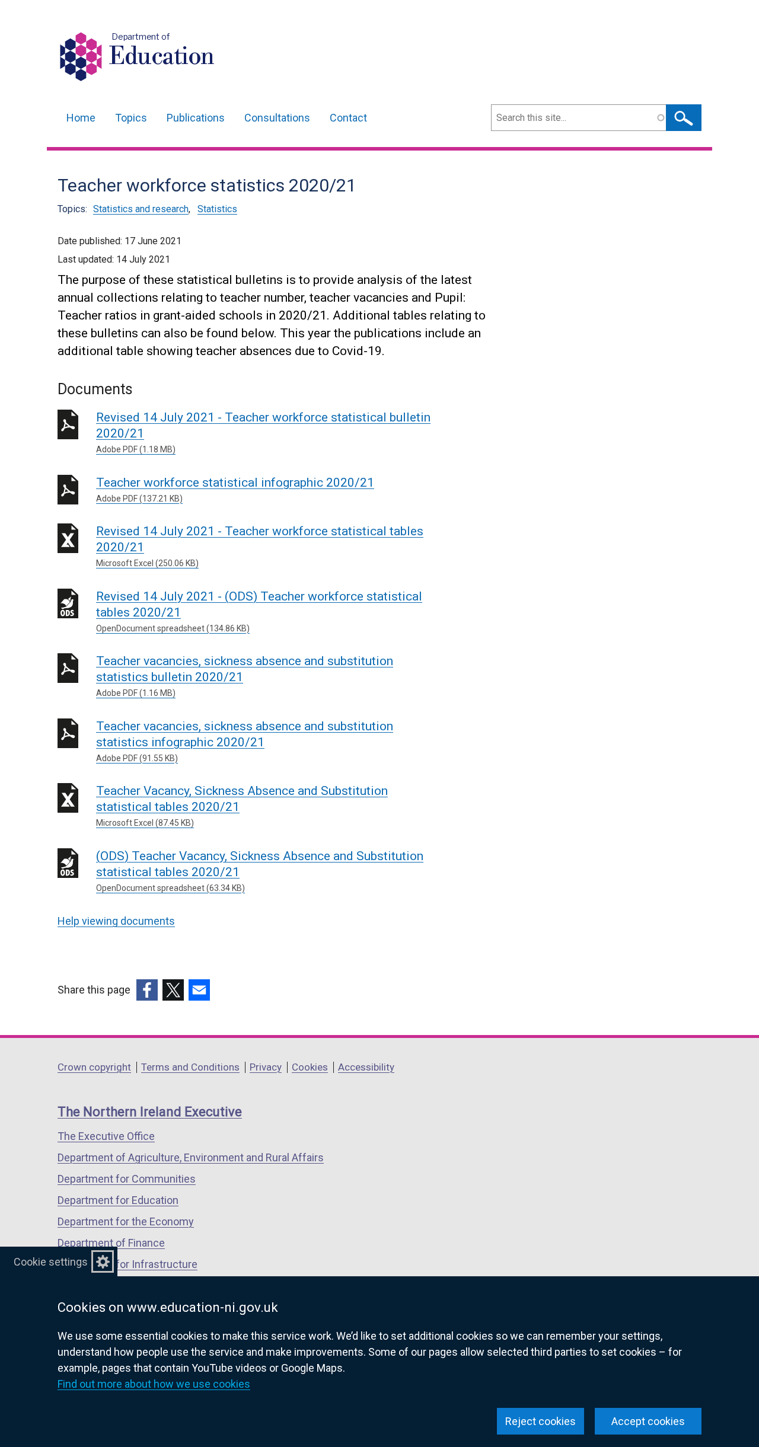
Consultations (277, 117)
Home (80, 117)
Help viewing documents (116, 921)
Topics (131, 117)
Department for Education (118, 1200)
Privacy (266, 1067)
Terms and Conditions (190, 1067)
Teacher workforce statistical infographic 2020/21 (235, 489)
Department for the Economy (126, 1221)
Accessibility (366, 1067)
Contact (348, 117)
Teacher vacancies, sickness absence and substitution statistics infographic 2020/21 (244, 741)
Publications (196, 117)
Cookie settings (51, 1262)
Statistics (217, 209)
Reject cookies (540, 1421)
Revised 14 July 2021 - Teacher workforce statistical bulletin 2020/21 (263, 432)
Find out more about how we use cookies (154, 1384)
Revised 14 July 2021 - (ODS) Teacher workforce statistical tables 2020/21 (259, 611)
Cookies (310, 1067)
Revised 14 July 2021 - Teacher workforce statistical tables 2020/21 (259, 546)
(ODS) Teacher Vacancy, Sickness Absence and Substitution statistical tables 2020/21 (259, 871)
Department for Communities (127, 1179)
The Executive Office (106, 1136)
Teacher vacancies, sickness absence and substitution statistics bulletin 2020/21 (244, 676)
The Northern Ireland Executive (150, 1111)
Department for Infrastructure (127, 1264)
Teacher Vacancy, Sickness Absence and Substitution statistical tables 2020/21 (242, 806)
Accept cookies (648, 1421)
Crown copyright (94, 1067)
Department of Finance (111, 1243)
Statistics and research (141, 209)
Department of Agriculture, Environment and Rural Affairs (191, 1157)
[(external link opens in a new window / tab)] (147, 990)
